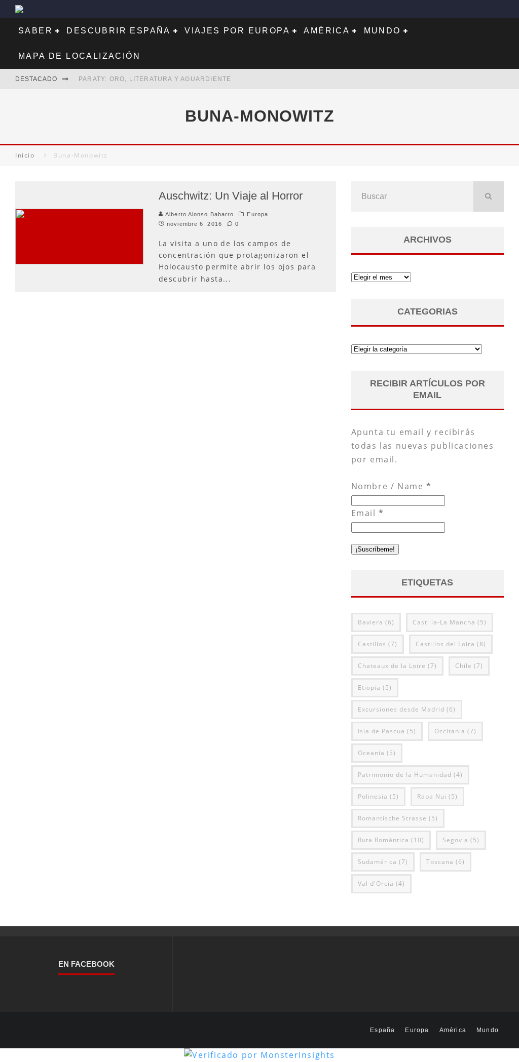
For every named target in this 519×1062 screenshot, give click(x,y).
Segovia (460, 840)
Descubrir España (118, 30)
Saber (35, 30)
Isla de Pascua (387, 731)
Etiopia (375, 687)
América (327, 30)
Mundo (382, 30)
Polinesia (378, 796)
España (382, 1030)
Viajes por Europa (237, 30)
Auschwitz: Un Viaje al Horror (231, 195)
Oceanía (377, 753)
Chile (469, 665)
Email (367, 513)
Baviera (376, 622)
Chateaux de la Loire (397, 665)
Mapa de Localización (79, 56)
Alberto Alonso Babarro (198, 214)
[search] (488, 196)
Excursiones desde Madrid (407, 709)
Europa (257, 214)
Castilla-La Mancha (450, 622)
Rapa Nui (437, 796)
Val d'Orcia (381, 883)
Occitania (455, 731)
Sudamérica (383, 861)
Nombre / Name (391, 486)
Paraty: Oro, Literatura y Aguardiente (155, 79)
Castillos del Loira (451, 644)
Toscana (445, 861)
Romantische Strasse (398, 818)
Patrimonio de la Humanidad (410, 774)
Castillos (377, 644)
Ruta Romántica (391, 840)
